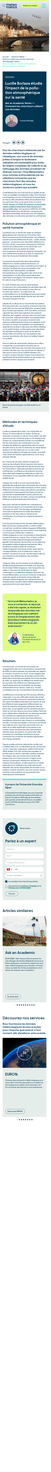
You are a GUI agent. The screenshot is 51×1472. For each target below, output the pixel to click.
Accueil (6, 57)
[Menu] (43, 5)
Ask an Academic (20, 952)
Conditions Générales (28, 886)
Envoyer (12, 894)
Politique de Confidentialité (19, 888)
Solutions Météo (18, 57)
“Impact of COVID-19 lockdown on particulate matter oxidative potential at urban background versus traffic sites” (24, 206)
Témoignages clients (11, 61)
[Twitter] (14, 142)
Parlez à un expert (30, 6)
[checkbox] (6, 881)
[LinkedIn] (23, 142)
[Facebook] (18, 142)
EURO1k (11, 1074)
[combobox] (24, 875)
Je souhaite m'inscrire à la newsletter (23, 881)
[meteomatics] (15, 6)
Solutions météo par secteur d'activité (18, 59)
